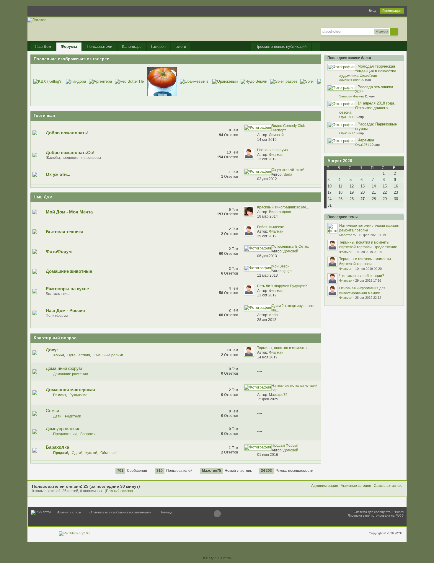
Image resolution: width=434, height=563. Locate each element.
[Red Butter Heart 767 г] (162, 81)
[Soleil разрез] (283, 81)
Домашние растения (70, 374)
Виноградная (280, 212)
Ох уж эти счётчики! (288, 170)
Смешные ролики (108, 355)
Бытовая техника (64, 231)
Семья (52, 410)
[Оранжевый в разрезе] (194, 81)
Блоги (180, 46)
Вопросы (87, 434)
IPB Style (209, 558)
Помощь (166, 512)
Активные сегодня (356, 486)
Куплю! (91, 453)
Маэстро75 (278, 395)
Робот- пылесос (270, 227)
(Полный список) (119, 491)
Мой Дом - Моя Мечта (69, 211)
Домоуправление (63, 428)
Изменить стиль (69, 512)
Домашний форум (64, 368)
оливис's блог (349, 80)
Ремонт (59, 395)
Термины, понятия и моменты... (283, 348)
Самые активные (388, 486)
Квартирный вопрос (55, 337)
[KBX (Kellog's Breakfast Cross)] (48, 81)
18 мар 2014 (267, 216)
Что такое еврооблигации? (361, 276)
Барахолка (57, 447)
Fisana (226, 558)
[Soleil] (307, 81)
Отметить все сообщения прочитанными (120, 512)
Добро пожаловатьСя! (70, 152)
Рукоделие (78, 395)
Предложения (65, 434)
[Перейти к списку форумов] (36, 19)
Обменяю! (108, 453)
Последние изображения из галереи (72, 58)
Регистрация (391, 10)
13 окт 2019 (267, 159)
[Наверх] (217, 513)
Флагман (276, 155)
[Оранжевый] (225, 81)
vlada (287, 174)
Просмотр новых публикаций (280, 46)
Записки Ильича (351, 96)
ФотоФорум (59, 251)
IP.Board (397, 512)
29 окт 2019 (267, 236)
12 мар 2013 (267, 275)
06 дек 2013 (267, 256)
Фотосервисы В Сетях (290, 246)
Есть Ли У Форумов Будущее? (282, 286)
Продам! (60, 453)
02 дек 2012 (267, 179)
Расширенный (401, 31)
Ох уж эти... (58, 174)
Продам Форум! (285, 445)
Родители (73, 416)
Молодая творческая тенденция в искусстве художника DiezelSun (367, 71)
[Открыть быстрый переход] (316, 47)
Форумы (69, 46)
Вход (372, 10)
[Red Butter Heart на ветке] (129, 81)
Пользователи (99, 46)
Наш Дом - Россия (65, 310)
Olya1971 (346, 117)
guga (287, 271)
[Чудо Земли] (254, 81)
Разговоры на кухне (67, 288)
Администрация (324, 486)
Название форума (272, 150)
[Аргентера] (100, 81)
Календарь (131, 46)
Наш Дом (43, 46)
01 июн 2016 (267, 455)
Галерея (158, 46)
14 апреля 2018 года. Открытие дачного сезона (367, 108)
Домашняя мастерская (70, 389)
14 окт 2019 (267, 140)
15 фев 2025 (267, 399)
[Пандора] (76, 81)
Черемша (366, 140)
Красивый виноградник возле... (283, 207)
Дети (57, 416)
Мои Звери (281, 266)
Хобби (58, 355)
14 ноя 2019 (267, 357)
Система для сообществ (372, 512)
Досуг (52, 349)
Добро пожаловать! (67, 132)
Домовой (276, 135)
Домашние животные (69, 271)
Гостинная (44, 115)
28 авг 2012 (266, 320)
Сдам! (77, 453)
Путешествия (78, 355)
